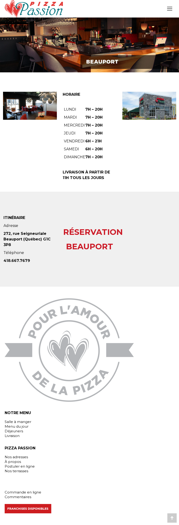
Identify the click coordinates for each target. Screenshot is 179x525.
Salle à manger (18, 421)
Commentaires (18, 497)
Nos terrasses (16, 471)
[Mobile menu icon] (169, 8)
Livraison (12, 435)
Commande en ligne (23, 492)
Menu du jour (16, 426)
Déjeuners (14, 431)
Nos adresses (16, 457)
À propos (13, 461)
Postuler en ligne (20, 466)
